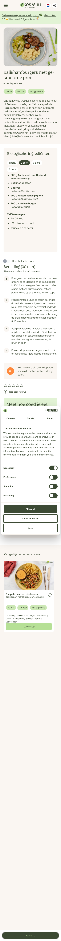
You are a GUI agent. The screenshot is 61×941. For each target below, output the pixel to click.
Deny (30, 528)
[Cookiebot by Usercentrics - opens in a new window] (45, 411)
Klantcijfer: (50, 15)
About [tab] (50, 418)
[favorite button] (50, 595)
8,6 (3, 19)
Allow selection (30, 518)
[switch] (53, 477)
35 (22, 19)
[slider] (14, 385)
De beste (7, 15)
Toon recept (28, 626)
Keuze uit (15, 19)
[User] (54, 5)
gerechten (29, 19)
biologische (18, 15)
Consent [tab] (11, 418)
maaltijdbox (32, 15)
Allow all (31, 509)
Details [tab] (30, 418)
